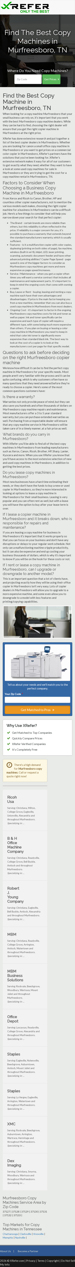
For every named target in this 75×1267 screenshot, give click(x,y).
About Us (5, 1251)
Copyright (53, 1260)
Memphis (8, 1237)
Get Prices (50, 79)
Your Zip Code (14, 693)
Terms (41, 1260)
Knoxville (38, 1233)
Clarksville (25, 1233)
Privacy (30, 1260)
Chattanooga (10, 1233)
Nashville (20, 1237)
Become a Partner (28, 1251)
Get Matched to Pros (36, 710)
